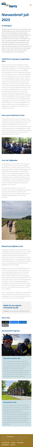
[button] (30, 5)
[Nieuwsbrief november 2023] (16, 345)
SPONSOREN (20, 442)
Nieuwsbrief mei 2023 (9, 402)
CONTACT (12, 444)
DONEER (13, 442)
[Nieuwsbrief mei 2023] (16, 390)
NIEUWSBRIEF (5, 444)
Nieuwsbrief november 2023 (11, 358)
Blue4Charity (10, 436)
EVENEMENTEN (6, 442)
